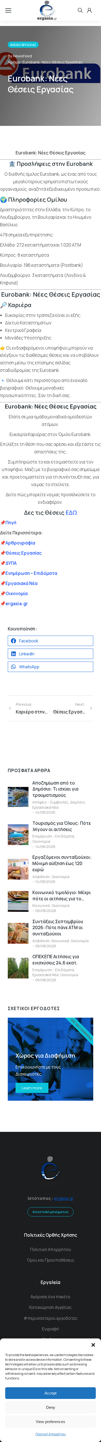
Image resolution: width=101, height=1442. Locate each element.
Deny (50, 1407)
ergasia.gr (64, 1198)
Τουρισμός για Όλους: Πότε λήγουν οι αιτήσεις (61, 826)
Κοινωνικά (41, 905)
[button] (93, 1345)
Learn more (32, 1088)
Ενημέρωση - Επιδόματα (53, 836)
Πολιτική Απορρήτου (50, 1434)
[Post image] (18, 797)
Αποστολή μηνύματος (50, 1211)
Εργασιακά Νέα (45, 807)
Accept (50, 1393)
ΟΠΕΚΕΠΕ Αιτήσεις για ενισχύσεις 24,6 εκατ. (55, 960)
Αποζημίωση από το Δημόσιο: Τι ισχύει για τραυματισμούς (55, 789)
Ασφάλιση (41, 876)
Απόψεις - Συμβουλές (50, 802)
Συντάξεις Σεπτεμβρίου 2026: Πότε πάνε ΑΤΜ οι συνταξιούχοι (57, 928)
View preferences (50, 1421)
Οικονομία (41, 841)
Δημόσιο (77, 802)
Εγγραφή (50, 1329)
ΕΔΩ (71, 512)
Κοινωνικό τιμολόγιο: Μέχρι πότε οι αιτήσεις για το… (61, 895)
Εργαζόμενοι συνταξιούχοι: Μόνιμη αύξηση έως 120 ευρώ (62, 863)
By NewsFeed (20, 56)
